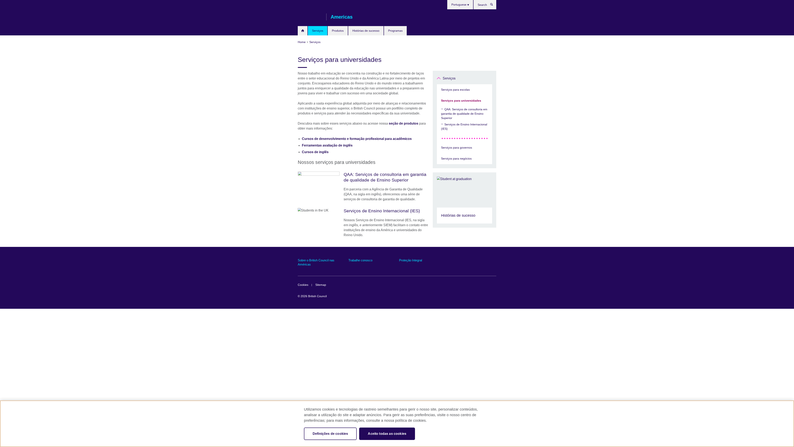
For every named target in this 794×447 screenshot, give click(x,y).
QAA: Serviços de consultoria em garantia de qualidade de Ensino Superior (464, 114)
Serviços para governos (456, 147)
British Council (310, 16)
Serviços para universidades (461, 100)
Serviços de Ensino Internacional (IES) (464, 126)
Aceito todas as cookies (387, 433)
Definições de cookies (330, 433)
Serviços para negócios (456, 158)
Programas (395, 30)
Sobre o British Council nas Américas (316, 262)
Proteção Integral (410, 260)
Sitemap (320, 284)
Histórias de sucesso (365, 30)
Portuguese (459, 4)
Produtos (338, 30)
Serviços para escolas (455, 89)
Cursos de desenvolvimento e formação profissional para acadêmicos (357, 139)
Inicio (302, 30)
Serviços (317, 30)
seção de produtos (403, 123)
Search (493, 5)
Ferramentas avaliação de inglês (327, 145)
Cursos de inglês (315, 152)
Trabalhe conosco (360, 260)
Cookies (303, 284)
